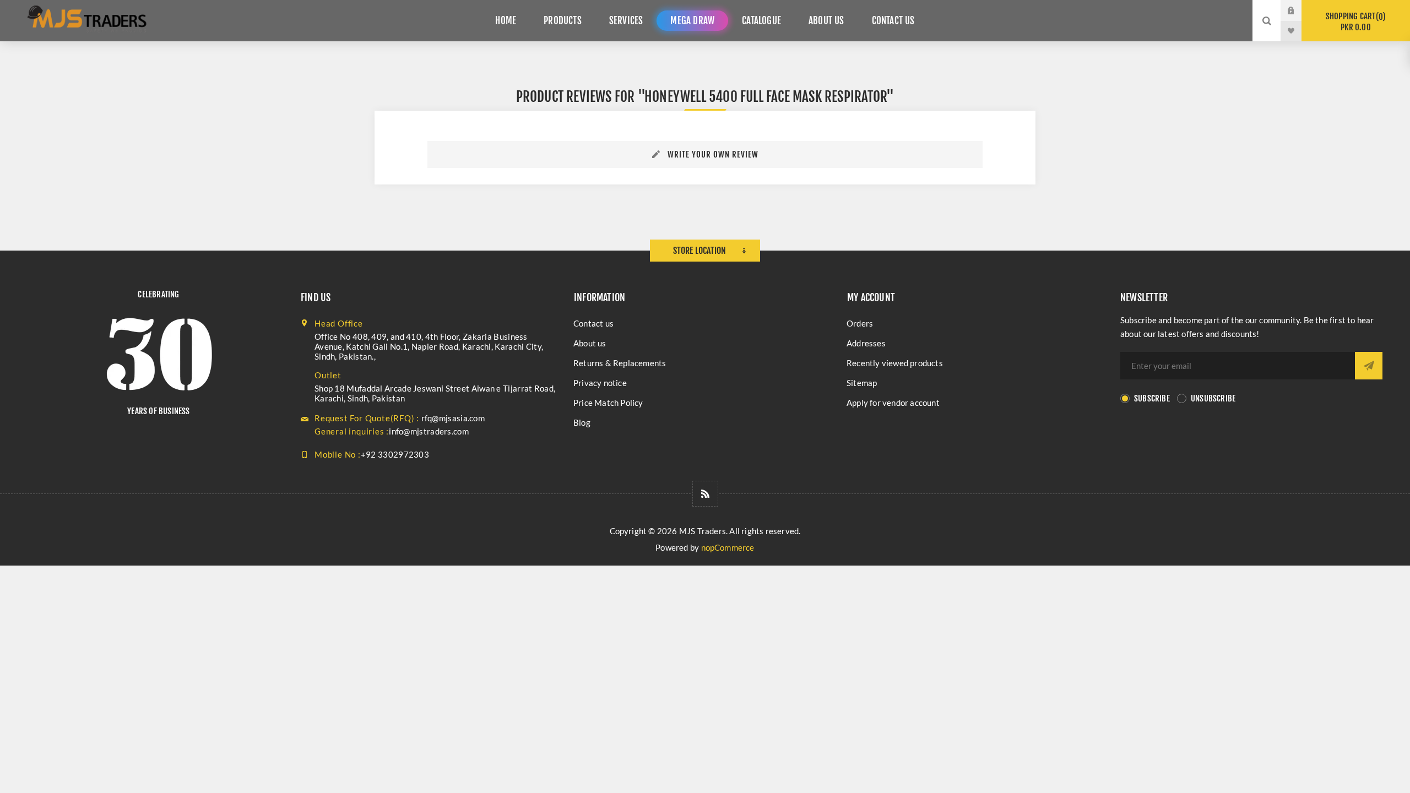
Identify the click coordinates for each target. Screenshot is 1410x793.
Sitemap (862, 383)
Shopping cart (1354, 21)
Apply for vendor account (893, 403)
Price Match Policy (608, 403)
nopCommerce (728, 547)
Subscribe (1152, 398)
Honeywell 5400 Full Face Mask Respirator (765, 96)
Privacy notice (600, 383)
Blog (581, 422)
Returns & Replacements (619, 363)
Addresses (866, 343)
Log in (1299, 10)
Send (1368, 365)
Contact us (593, 323)
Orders (860, 323)
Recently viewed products (895, 363)
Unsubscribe (1213, 398)
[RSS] (705, 494)
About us (589, 343)
